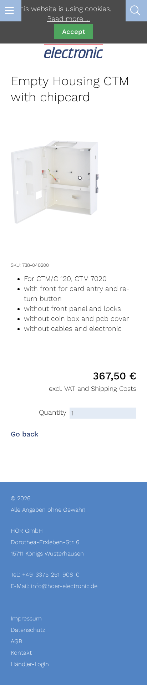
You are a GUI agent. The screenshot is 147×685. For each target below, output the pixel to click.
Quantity (52, 412)
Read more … (68, 19)
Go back (25, 434)
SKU (15, 265)
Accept (73, 31)
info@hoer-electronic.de (64, 586)
